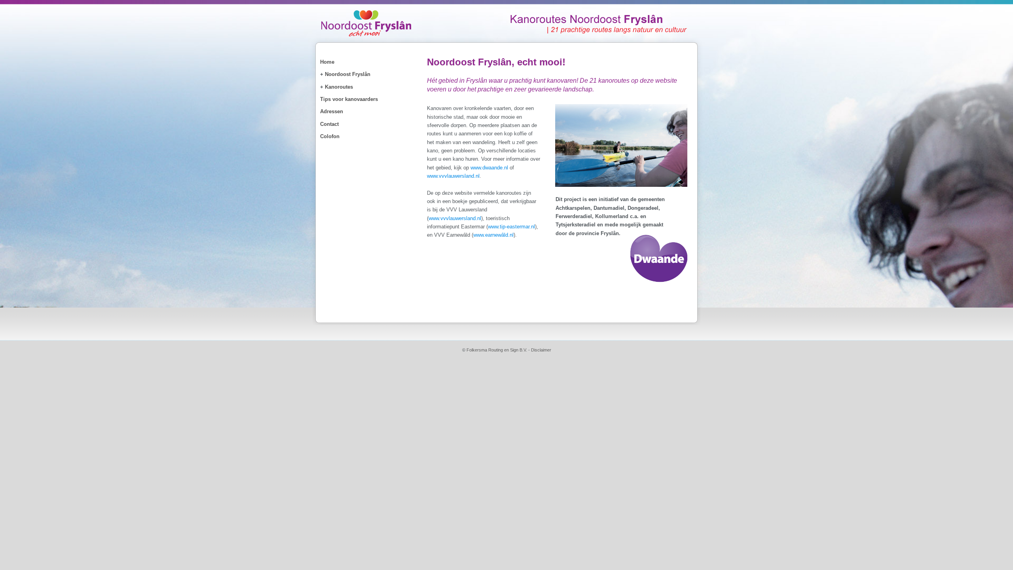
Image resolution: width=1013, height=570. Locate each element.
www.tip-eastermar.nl (511, 227)
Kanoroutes (339, 87)
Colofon (330, 136)
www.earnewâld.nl (493, 235)
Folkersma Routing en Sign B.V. (497, 350)
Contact (329, 124)
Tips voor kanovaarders (349, 99)
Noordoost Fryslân (347, 74)
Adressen (331, 111)
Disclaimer (541, 350)
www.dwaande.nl (489, 168)
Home (327, 62)
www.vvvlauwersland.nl (453, 176)
